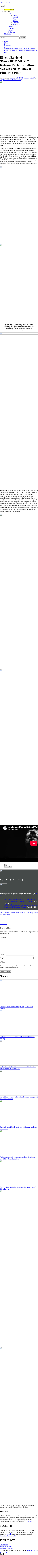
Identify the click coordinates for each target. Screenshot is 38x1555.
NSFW (12, 912)
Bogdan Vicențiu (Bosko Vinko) (11, 80)
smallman (23, 912)
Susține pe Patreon (6, 1546)
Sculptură (16, 23)
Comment (4, 937)
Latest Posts (8, 867)
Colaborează (4, 1545)
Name (2, 954)
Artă (1, 912)
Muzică (15, 17)
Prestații (15, 21)
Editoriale (11, 32)
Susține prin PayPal (6, 1548)
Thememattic (4, 1552)
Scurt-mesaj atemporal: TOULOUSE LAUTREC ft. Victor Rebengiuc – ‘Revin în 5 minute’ (21, 900)
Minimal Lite (31, 1550)
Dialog (10, 26)
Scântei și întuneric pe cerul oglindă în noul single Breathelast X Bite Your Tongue (20, 906)
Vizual (15, 15)
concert (16, 912)
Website (2, 962)
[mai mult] (29, 1521)
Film (14, 19)
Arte (9, 13)
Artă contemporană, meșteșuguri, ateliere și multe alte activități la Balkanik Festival (17, 1158)
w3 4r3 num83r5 (5, 914)
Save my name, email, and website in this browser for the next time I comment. (18, 967)
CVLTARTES (5, 2)
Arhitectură (16, 24)
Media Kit (7, 34)
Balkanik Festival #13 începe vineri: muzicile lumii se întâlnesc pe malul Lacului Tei (18, 1068)
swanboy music (32, 912)
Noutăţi (10, 30)
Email (2, 958)
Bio (5, 865)
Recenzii (11, 28)
